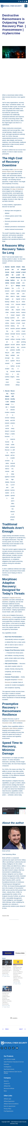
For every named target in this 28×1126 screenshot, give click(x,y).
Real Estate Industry (9, 1069)
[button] (26, 6)
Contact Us (7, 1083)
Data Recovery (6, 617)
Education (6, 1064)
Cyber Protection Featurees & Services (14, 1062)
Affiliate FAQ (7, 1086)
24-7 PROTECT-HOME (9, 1059)
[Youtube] (26, 1)
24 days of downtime (17, 189)
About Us (6, 1081)
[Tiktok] (24, 1)
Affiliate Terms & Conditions (11, 1103)
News (5, 1091)
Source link (5, 915)
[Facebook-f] (18, 1)
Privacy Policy (7, 1108)
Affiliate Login (7, 1099)
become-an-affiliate (9, 1088)
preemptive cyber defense (10, 728)
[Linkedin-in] (20, 1)
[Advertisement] (14, 76)
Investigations (7, 1066)
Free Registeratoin (8, 1111)
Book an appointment (9, 1106)
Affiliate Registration (9, 1101)
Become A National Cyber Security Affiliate (13, 1072)
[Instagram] (22, 1)
